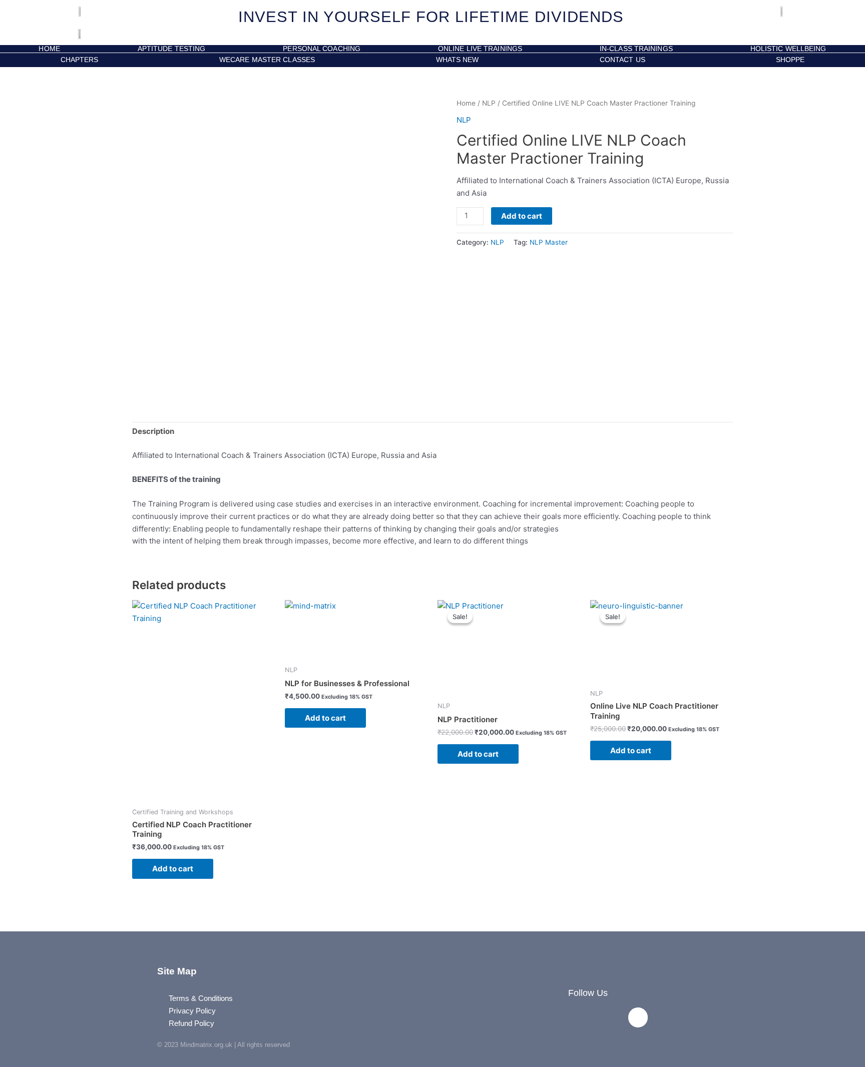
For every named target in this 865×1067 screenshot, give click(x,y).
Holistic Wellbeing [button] (788, 49)
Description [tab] (153, 431)
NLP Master (549, 242)
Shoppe (787, 60)
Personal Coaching (321, 49)
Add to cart (521, 216)
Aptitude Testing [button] (172, 49)
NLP (489, 103)
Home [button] (49, 49)
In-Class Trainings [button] (636, 49)
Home (466, 103)
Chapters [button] (80, 60)
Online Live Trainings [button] (480, 49)
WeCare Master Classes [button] (267, 60)
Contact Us (622, 60)
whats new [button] (457, 60)
